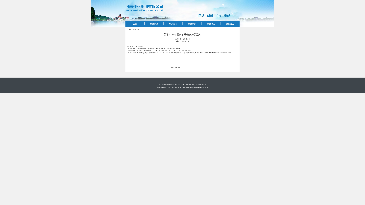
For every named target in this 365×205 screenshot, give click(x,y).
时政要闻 (173, 23)
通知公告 (230, 23)
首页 (135, 23)
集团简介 (192, 23)
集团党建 (154, 23)
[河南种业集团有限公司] (144, 8)
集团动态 (211, 23)
